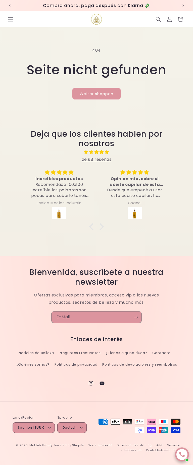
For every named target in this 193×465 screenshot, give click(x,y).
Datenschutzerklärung (134, 445)
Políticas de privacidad (76, 364)
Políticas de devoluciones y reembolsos (139, 364)
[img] (96, 152)
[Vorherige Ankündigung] (9, 5)
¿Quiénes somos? (33, 364)
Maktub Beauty (41, 445)
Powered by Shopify (69, 445)
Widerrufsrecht (100, 445)
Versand (173, 445)
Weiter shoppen (96, 93)
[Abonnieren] (135, 317)
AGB (159, 445)
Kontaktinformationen (163, 450)
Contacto (161, 352)
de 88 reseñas (97, 159)
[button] (10, 19)
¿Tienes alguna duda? (126, 352)
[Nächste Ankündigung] (183, 5)
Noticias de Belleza (36, 352)
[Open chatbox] (182, 454)
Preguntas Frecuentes (80, 352)
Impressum (132, 450)
